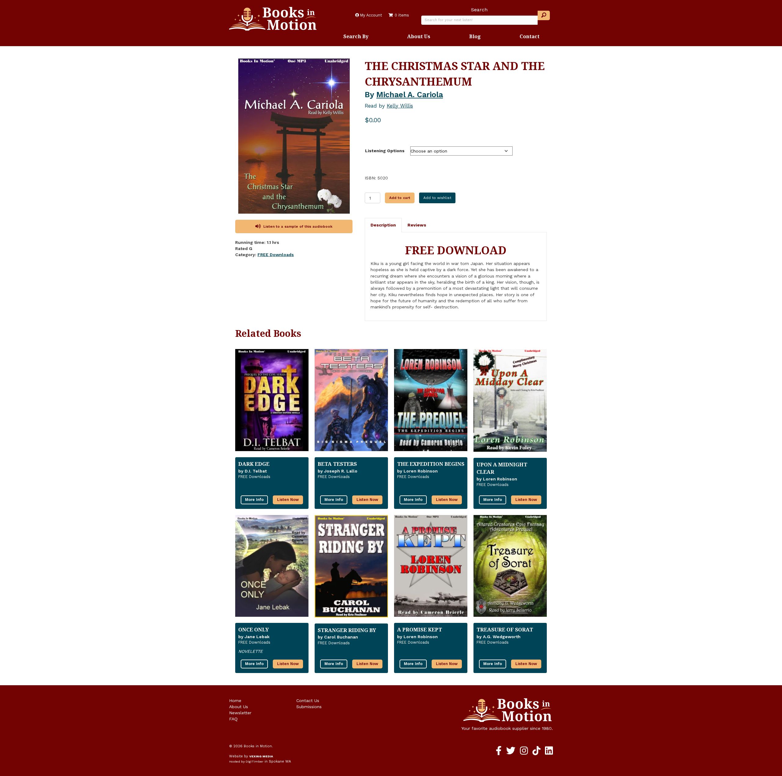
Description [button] (383, 225)
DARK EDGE (253, 463)
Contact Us (307, 700)
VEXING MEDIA (261, 756)
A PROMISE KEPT (419, 629)
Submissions (309, 706)
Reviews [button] (416, 225)
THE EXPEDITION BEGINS (430, 463)
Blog (475, 36)
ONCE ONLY (253, 629)
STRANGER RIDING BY (347, 630)
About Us (418, 36)
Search (479, 10)
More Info (254, 499)
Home (235, 700)
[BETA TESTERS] (351, 402)
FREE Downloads (276, 254)
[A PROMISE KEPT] (430, 568)
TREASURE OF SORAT (505, 629)
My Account (370, 15)
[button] (544, 15)
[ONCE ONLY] (272, 568)
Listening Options (384, 150)
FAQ (233, 718)
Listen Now (288, 499)
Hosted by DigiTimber (246, 761)
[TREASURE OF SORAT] (510, 568)
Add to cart (399, 198)
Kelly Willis (400, 106)
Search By (355, 36)
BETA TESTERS (337, 463)
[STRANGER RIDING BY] (351, 568)
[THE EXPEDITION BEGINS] (430, 402)
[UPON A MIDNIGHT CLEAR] (510, 402)
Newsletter (240, 712)
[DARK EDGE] (272, 402)
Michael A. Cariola (409, 94)
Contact (529, 36)
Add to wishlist (437, 198)
